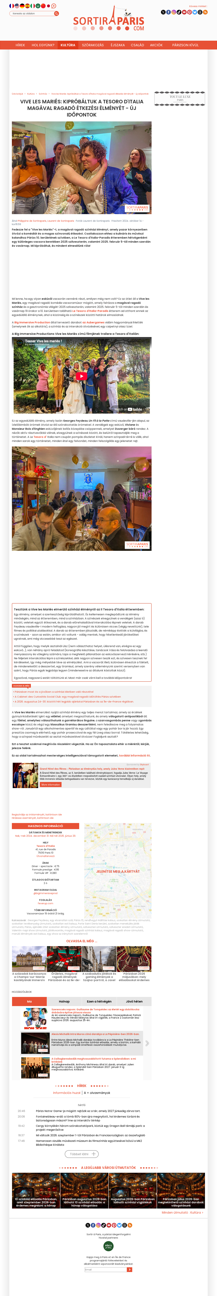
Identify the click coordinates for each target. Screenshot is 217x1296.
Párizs (28, 927)
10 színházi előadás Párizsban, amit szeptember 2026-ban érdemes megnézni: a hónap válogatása (36, 1202)
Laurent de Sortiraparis (60, 221)
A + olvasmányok (97, 1093)
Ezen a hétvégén (99, 1001)
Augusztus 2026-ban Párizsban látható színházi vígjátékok (133, 1201)
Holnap (64, 1001)
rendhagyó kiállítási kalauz (100, 920)
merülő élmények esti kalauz (29, 933)
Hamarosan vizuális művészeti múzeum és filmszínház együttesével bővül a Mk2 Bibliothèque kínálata (89, 1143)
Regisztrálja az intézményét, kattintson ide (37, 814)
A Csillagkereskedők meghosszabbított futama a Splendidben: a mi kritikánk (94, 1060)
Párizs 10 (78, 920)
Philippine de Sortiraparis (32, 221)
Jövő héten (134, 1001)
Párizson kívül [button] (185, 45)
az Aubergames (93, 322)
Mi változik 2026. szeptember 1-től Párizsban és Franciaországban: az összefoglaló (90, 1135)
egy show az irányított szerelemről (67, 933)
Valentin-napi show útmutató (29, 930)
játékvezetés (55, 930)
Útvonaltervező (46, 856)
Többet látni (79, 1154)
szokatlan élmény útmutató (133, 920)
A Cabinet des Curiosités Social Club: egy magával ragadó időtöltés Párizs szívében (68, 696)
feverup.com (45, 903)
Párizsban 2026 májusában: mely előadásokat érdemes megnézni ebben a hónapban (134, 977)
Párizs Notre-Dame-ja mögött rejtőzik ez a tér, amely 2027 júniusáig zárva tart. (88, 1111)
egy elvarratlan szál (61, 920)
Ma (29, 1001)
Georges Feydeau (38, 920)
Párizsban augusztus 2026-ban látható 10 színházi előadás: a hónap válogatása (84, 1202)
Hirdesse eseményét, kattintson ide (33, 818)
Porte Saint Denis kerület (92, 923)
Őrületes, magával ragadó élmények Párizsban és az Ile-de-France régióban (64, 977)
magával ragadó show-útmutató (123, 930)
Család (137, 45)
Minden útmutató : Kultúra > (182, 1212)
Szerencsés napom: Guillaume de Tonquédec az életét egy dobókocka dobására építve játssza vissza (95, 1011)
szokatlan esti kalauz (65, 923)
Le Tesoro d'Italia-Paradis (90, 311)
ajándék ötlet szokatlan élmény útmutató (57, 927)
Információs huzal (66, 1093)
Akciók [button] (156, 45)
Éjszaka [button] (118, 45)
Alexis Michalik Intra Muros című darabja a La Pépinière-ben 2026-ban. (96, 1034)
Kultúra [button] (68, 45)
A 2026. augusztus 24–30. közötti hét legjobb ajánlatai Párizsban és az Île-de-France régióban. (74, 701)
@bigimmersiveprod (45, 893)
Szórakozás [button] (93, 45)
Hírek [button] (20, 45)
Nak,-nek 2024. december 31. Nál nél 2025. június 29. (45, 836)
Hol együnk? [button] (43, 45)
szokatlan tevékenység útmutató (31, 923)
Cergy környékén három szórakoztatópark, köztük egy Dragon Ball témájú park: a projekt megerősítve (90, 1128)
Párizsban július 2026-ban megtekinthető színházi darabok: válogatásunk (181, 1202)
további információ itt (134, 756)
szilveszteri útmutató (95, 927)
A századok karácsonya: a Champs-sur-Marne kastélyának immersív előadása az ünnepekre (29, 977)
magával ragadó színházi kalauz (83, 930)
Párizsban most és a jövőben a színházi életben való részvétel (54, 692)
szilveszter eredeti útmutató (126, 927)
